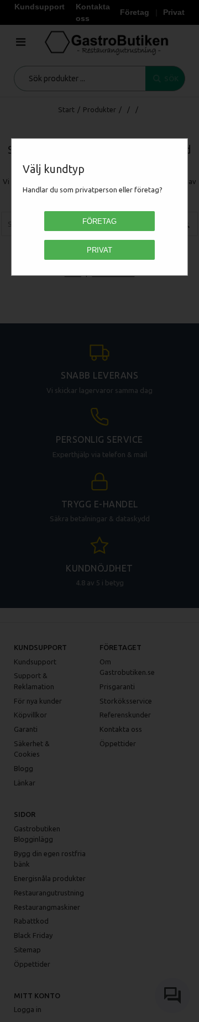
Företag (99, 221)
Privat (99, 250)
